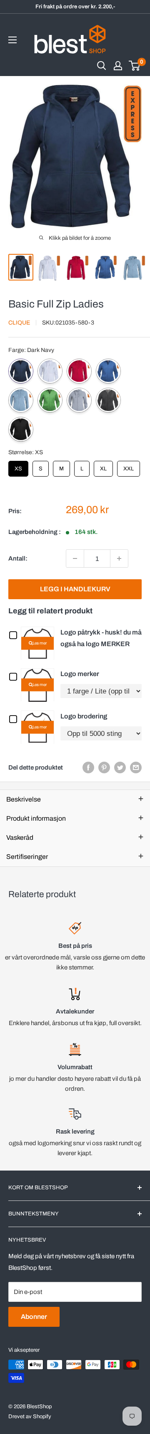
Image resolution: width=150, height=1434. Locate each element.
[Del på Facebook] (88, 767)
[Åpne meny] (12, 40)
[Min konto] (118, 65)
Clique (19, 323)
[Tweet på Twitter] (120, 767)
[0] (135, 66)
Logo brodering (83, 716)
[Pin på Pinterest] (104, 767)
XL (103, 466)
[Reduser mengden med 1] (75, 558)
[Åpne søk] (101, 65)
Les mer (39, 643)
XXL (129, 466)
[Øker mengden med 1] (119, 558)
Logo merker (79, 673)
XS (18, 466)
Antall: (18, 558)
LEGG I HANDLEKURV (75, 589)
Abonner (34, 1316)
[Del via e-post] (136, 767)
